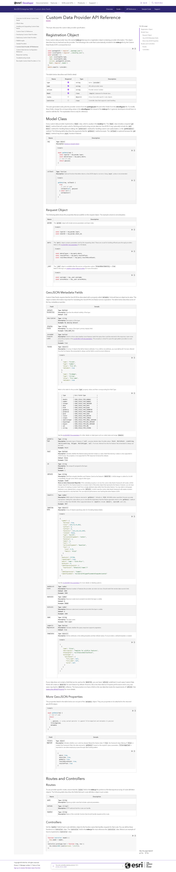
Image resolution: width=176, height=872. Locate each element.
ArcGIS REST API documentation (82, 339)
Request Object (147, 35)
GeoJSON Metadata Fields (150, 38)
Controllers (146, 50)
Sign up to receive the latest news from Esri (27, 868)
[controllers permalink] (62, 822)
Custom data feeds (42, 9)
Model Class (144, 32)
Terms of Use (36, 865)
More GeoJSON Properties (150, 41)
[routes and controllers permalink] (86, 779)
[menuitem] (109, 9)
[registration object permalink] (80, 35)
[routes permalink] (57, 785)
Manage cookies (25, 865)
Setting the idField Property (55, 689)
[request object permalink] (69, 210)
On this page (143, 26)
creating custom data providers (75, 268)
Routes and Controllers (148, 44)
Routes (145, 47)
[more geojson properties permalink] (84, 697)
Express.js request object (71, 144)
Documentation (42, 3)
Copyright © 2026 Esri (20, 863)
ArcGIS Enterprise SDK (23, 9)
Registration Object (146, 29)
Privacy (16, 865)
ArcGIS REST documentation (69, 245)
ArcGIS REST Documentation (71, 435)
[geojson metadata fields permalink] (84, 292)
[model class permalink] (68, 119)
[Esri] (138, 865)
